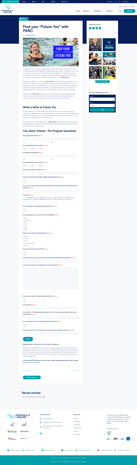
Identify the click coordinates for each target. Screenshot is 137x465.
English (126, 1)
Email (91, 103)
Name (91, 96)
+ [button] (116, 2)
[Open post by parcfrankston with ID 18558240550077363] (95, 44)
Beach (26, 218)
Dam (25, 227)
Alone (25, 241)
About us (86, 11)
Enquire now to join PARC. (32, 362)
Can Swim (76, 434)
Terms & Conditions (81, 461)
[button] (120, 10)
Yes (25, 180)
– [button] (113, 2)
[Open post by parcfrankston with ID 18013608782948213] (95, 72)
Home (78, 11)
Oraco (84, 457)
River (25, 222)
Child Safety (77, 428)
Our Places (76, 425)
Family (26, 236)
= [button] (119, 2)
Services (109, 11)
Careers (75, 431)
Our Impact (97, 11)
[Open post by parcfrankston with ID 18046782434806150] (95, 58)
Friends (26, 238)
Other (25, 245)
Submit (28, 339)
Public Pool (27, 220)
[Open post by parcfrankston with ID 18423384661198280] (109, 44)
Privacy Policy (54, 461)
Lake (25, 225)
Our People (76, 421)
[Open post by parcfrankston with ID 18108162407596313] (109, 58)
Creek (25, 229)
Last (52, 142)
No (25, 182)
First (24, 142)
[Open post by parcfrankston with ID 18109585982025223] (109, 72)
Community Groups (29, 243)
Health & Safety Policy (63, 461)
